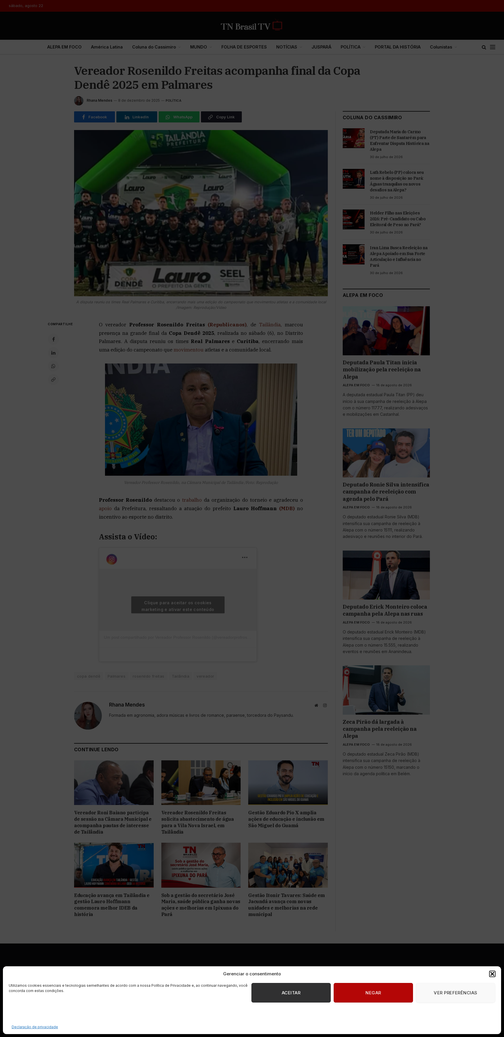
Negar (373, 993)
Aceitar (291, 993)
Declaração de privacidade (35, 1027)
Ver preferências (455, 993)
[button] (492, 974)
